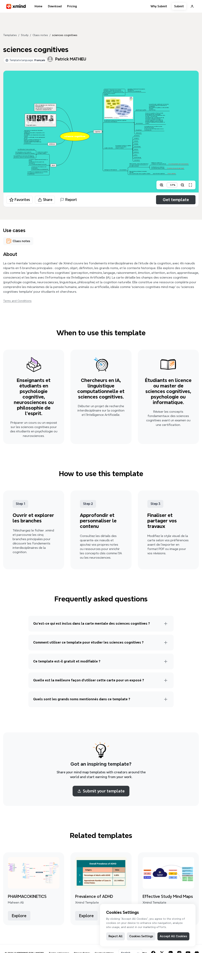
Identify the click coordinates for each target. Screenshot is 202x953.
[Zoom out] (182, 185)
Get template (176, 200)
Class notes (40, 35)
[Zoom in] (161, 185)
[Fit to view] (190, 185)
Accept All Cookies (173, 936)
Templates (10, 35)
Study (24, 35)
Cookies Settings (141, 936)
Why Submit (159, 6)
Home (38, 6)
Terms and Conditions (17, 300)
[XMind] (16, 6)
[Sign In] (192, 6)
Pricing (72, 6)
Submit (179, 6)
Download (55, 6)
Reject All (115, 936)
